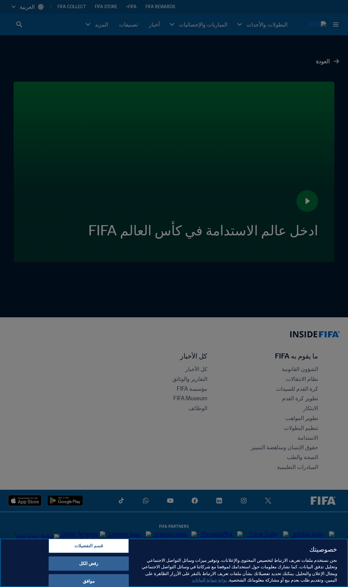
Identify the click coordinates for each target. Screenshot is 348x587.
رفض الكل (88, 563)
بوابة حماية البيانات (209, 580)
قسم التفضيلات (88, 546)
